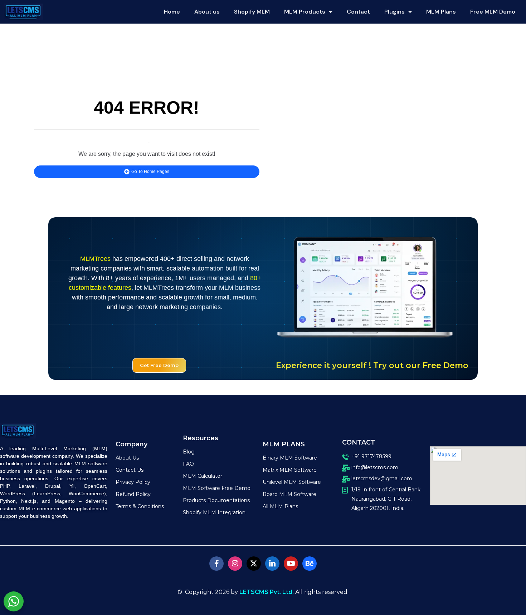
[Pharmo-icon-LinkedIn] (272, 563)
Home (172, 11)
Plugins (394, 11)
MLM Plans (441, 11)
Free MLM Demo (492, 11)
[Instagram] (235, 563)
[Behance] (309, 563)
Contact (358, 11)
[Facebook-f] (216, 563)
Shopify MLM (252, 11)
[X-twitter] (254, 563)
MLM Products (304, 11)
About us (207, 11)
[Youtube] (291, 563)
